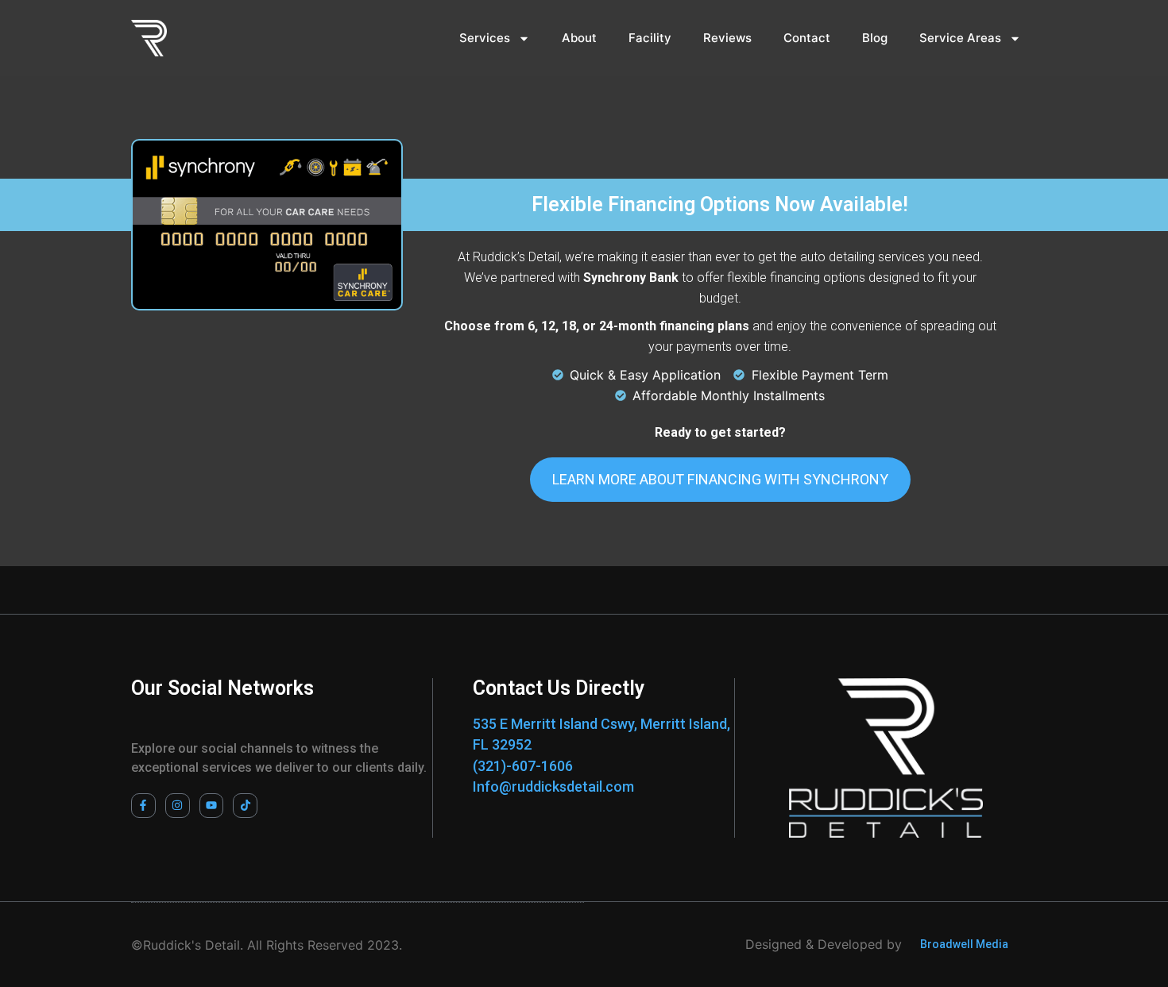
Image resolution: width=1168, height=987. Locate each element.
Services (484, 37)
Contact (806, 37)
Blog (875, 37)
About (579, 37)
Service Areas (960, 37)
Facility (649, 37)
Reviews (727, 37)
